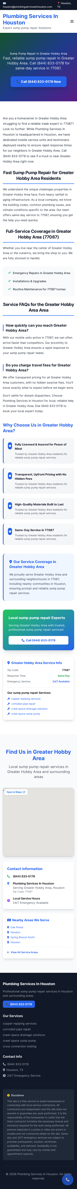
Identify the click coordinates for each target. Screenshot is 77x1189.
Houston (15, 932)
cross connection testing (19, 1046)
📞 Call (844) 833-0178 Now (38, 81)
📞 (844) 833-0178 (19, 1004)
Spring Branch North (23, 937)
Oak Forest (17, 927)
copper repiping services (25, 698)
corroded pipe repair (23, 703)
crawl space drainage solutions (29, 708)
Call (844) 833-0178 (41, 640)
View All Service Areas (24, 952)
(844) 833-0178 (24, 876)
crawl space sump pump (25, 713)
